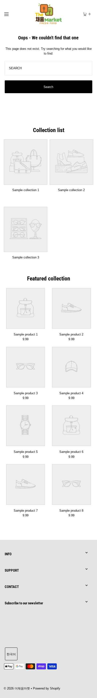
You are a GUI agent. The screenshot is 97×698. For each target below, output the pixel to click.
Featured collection (48, 278)
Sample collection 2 (71, 190)
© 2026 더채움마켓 (17, 688)
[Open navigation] (13, 13)
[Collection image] (25, 181)
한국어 (11, 654)
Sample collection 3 (25, 257)
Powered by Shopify (46, 688)
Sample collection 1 (25, 190)
